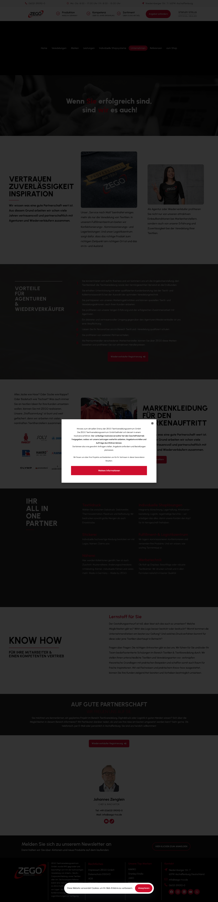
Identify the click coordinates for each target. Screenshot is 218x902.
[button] (152, 423)
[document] (109, 451)
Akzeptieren (143, 888)
